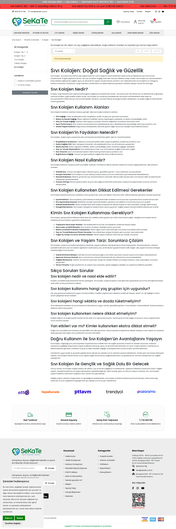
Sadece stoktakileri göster (29, 81)
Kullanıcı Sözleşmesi (73, 464)
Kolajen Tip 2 (19, 56)
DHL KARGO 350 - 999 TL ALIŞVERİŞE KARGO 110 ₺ (31, 6)
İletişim (148, 11)
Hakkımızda (70, 456)
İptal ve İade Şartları (73, 476)
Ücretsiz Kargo (24, 85)
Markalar (69, 496)
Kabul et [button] (8, 518)
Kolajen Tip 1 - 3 (21, 52)
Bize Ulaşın (138, 450)
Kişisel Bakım (105, 468)
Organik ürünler (106, 456)
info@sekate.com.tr (144, 470)
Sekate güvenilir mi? (73, 480)
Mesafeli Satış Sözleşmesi (76, 468)
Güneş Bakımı (105, 472)
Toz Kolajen (19, 59)
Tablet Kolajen (20, 63)
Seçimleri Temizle (30, 92)
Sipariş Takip (128, 11)
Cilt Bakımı (104, 464)
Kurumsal (69, 450)
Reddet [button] (20, 518)
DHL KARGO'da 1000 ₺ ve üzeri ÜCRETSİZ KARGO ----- (96, 6)
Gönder (51, 468)
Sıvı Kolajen (19, 67)
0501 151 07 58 (141, 466)
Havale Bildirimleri (72, 492)
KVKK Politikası (71, 472)
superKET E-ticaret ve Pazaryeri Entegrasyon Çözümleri (88, 526)
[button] (156, 22)
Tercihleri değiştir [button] (12, 523)
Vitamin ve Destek (107, 460)
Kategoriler (104, 450)
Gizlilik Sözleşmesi (73, 460)
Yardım (140, 11)
